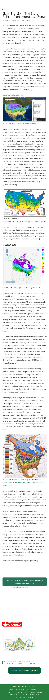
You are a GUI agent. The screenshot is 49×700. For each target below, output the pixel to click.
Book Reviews (35, 695)
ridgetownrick (28, 20)
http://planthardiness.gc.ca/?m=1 (27, 287)
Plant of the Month (14, 692)
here (4, 331)
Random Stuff (20, 697)
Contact (31, 697)
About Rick (20, 689)
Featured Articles (33, 689)
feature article (22, 587)
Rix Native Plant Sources (18, 695)
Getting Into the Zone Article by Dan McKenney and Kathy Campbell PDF (24, 581)
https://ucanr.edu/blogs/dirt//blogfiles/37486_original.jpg (25, 221)
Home (11, 689)
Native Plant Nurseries (33, 692)
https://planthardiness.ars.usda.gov (26, 123)
